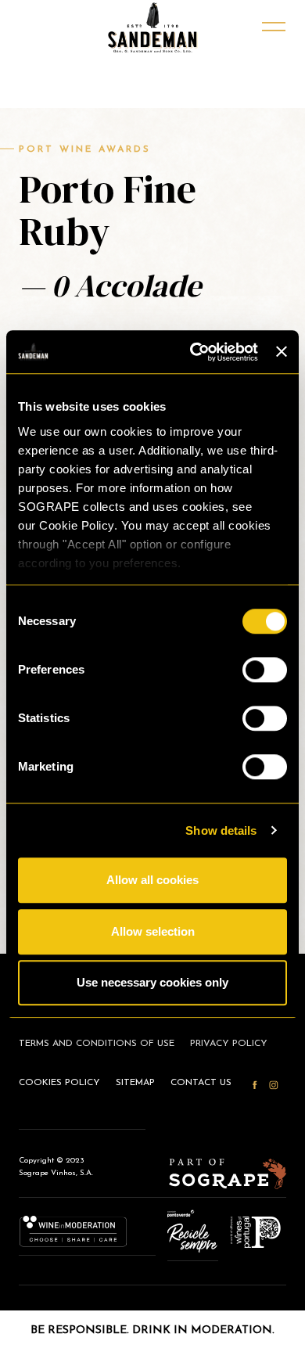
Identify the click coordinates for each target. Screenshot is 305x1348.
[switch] (264, 669)
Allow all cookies (152, 879)
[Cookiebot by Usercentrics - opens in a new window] (194, 352)
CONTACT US (200, 1082)
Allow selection (153, 931)
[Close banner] (281, 352)
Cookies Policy (59, 1082)
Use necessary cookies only (152, 982)
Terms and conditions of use (96, 1043)
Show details (221, 830)
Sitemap (135, 1082)
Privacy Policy (228, 1043)
